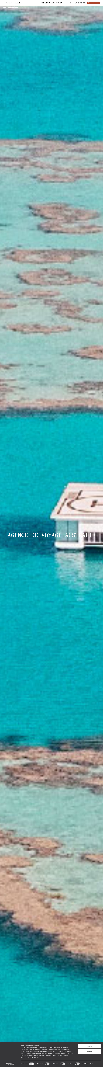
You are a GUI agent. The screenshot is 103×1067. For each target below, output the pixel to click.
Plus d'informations (32, 1057)
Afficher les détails (88, 1064)
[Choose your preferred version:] (71, 3)
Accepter (89, 1046)
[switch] (47, 1064)
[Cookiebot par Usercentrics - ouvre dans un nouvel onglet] (10, 1064)
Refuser (89, 1051)
